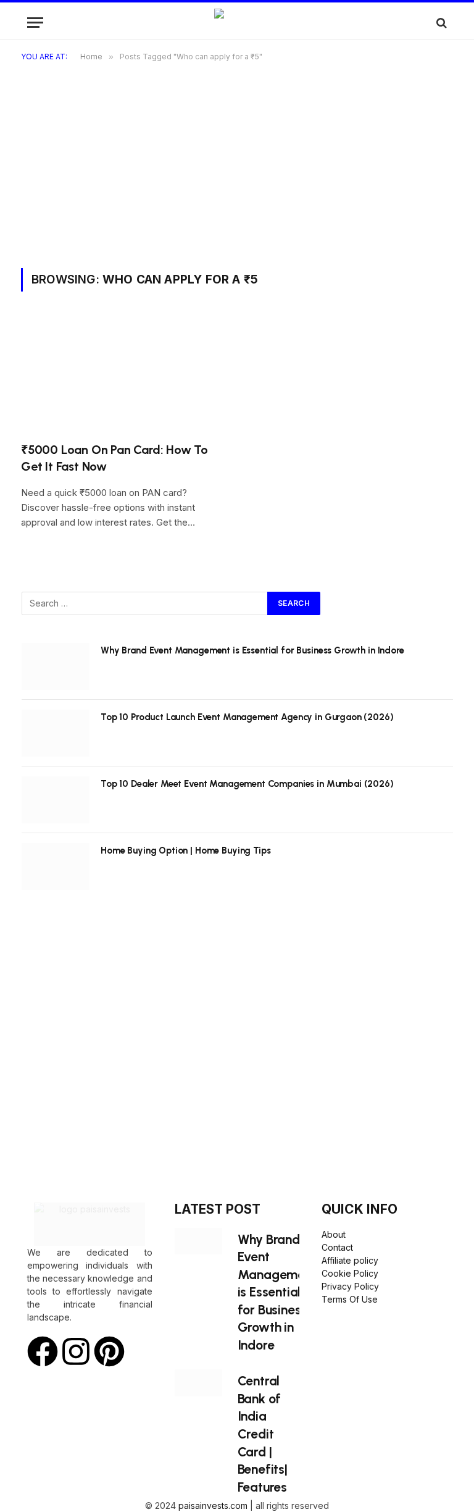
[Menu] (35, 22)
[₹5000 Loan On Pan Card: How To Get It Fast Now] (123, 374)
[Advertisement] (237, 175)
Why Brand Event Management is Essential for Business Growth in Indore (252, 650)
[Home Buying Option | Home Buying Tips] (55, 866)
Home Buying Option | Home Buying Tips (185, 850)
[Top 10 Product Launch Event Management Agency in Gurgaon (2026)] (55, 733)
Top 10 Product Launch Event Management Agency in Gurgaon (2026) (247, 717)
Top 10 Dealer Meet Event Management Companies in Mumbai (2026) (247, 783)
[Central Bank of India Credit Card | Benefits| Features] (198, 1382)
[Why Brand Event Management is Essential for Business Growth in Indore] (55, 666)
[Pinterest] (109, 1351)
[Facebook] (42, 1351)
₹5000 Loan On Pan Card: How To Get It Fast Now (114, 458)
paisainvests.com (212, 1505)
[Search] (440, 22)
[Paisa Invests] (237, 22)
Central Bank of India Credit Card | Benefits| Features (263, 1433)
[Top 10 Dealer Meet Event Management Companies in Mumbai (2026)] (55, 799)
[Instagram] (75, 1351)
